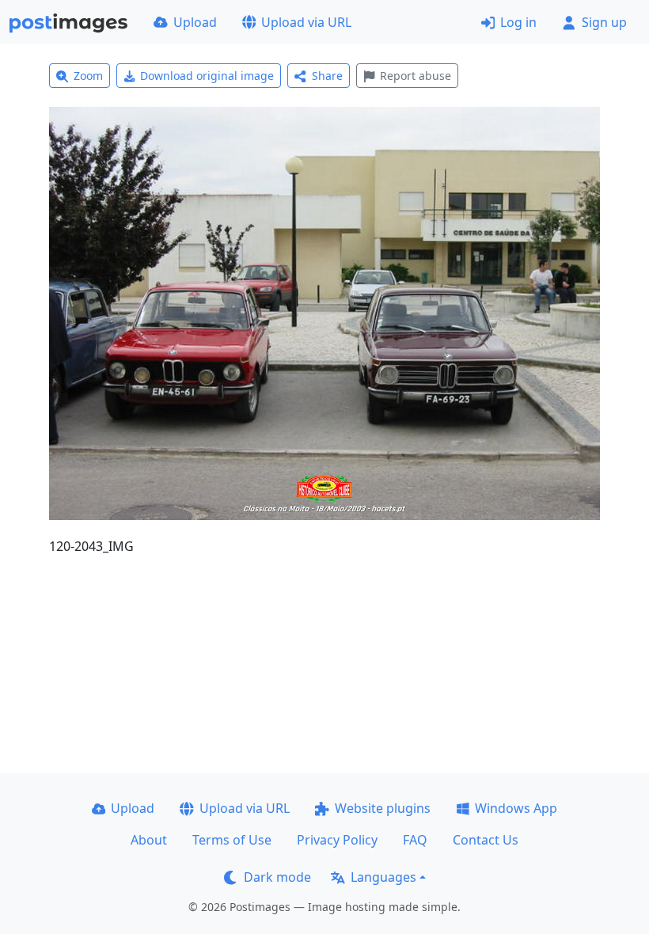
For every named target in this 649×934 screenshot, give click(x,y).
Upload (195, 22)
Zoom (88, 75)
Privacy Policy (337, 840)
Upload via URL (306, 22)
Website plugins (383, 808)
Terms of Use (231, 840)
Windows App (516, 808)
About (149, 840)
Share (327, 75)
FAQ (415, 840)
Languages (383, 877)
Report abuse (415, 75)
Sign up (604, 22)
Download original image (207, 75)
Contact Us (485, 840)
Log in (518, 22)
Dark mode (277, 877)
